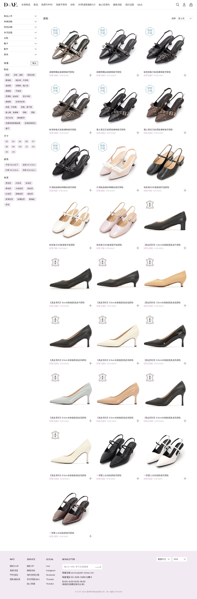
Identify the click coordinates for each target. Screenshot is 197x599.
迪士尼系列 (104, 4)
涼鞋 (72, 4)
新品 (36, 4)
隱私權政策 (15, 579)
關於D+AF (14, 566)
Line (48, 566)
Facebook (50, 575)
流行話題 (129, 4)
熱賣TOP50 (47, 4)
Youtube (50, 583)
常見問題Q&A (33, 579)
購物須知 (31, 570)
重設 (34, 63)
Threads (50, 579)
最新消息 (117, 4)
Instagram (51, 570)
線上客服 (31, 583)
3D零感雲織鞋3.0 (86, 4)
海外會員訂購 (33, 575)
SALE (139, 4)
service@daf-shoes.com (82, 572)
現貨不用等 (61, 4)
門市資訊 (14, 575)
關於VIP (30, 566)
